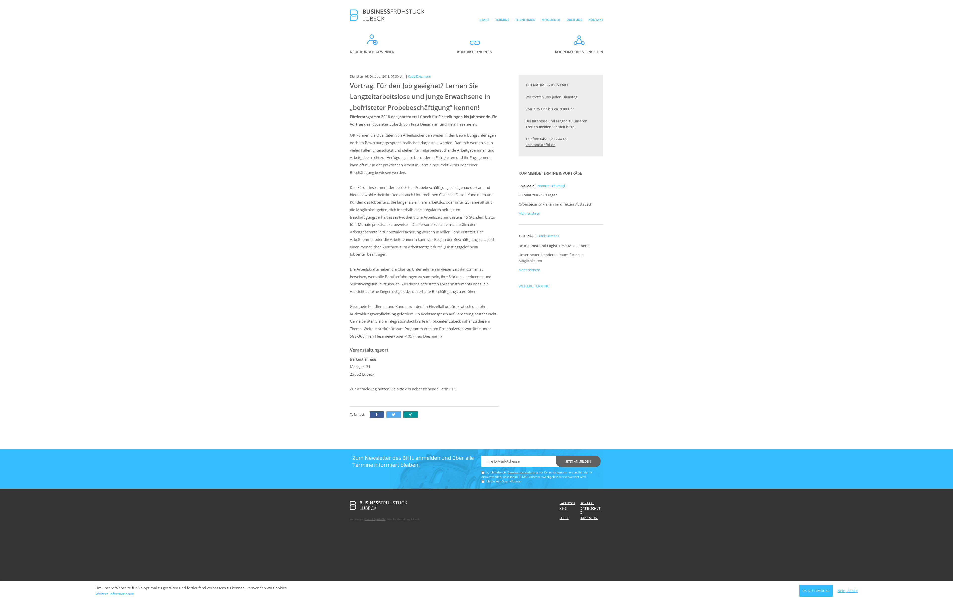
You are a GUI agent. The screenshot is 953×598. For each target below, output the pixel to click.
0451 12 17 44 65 (553, 138)
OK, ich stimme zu (816, 591)
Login (564, 518)
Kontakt (595, 19)
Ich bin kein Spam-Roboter (504, 481)
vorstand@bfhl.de (540, 144)
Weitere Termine (534, 286)
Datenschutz (590, 510)
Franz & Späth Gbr (375, 519)
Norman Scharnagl (551, 185)
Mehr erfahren (529, 213)
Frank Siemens (548, 236)
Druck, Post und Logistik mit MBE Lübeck (554, 245)
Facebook (567, 503)
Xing (563, 508)
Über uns (574, 19)
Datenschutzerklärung (522, 472)
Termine (502, 19)
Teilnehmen (525, 19)
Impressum (589, 518)
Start (484, 19)
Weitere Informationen (114, 594)
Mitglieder (551, 19)
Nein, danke (847, 591)
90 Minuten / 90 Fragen (538, 195)
